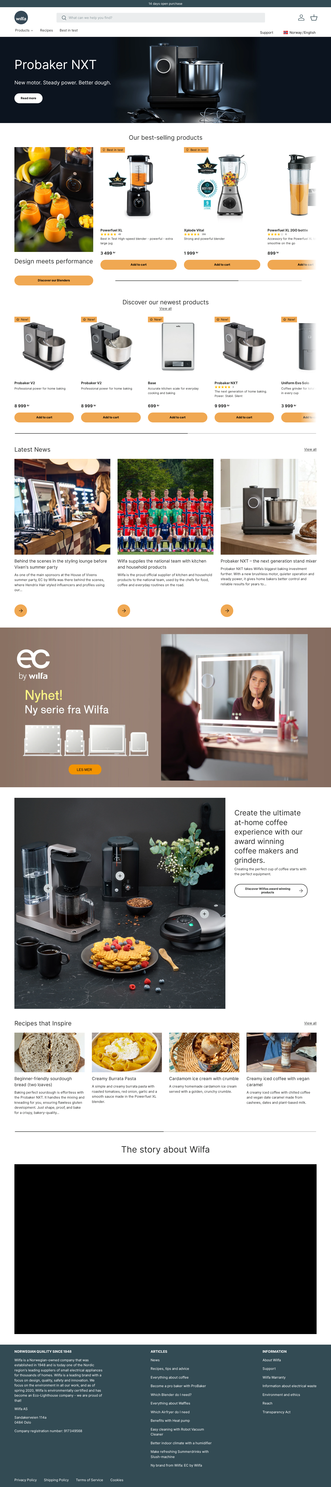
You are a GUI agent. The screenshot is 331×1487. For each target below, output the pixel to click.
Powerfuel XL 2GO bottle (288, 230)
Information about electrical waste (290, 1386)
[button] (314, 17)
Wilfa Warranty (274, 1377)
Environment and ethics (281, 1395)
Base (152, 383)
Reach (267, 1403)
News (155, 1360)
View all (165, 308)
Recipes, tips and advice (170, 1368)
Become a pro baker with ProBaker (178, 1386)
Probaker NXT (226, 383)
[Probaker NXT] (244, 346)
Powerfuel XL (111, 230)
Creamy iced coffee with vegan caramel (278, 1081)
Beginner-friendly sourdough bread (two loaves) (43, 1081)
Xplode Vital (194, 230)
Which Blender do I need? (171, 1395)
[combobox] (161, 17)
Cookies (116, 1480)
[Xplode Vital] (222, 185)
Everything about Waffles (170, 1403)
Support (269, 1368)
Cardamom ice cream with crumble (204, 1078)
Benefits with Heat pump (170, 1420)
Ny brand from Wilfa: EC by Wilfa (176, 1465)
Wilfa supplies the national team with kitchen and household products (162, 564)
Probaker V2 (24, 383)
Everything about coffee (170, 1377)
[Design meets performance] (53, 199)
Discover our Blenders (54, 280)
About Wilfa (272, 1360)
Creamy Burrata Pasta (114, 1078)
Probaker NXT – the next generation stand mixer (269, 561)
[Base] (177, 346)
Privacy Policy (25, 1480)
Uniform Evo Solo (295, 383)
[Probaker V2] (44, 346)
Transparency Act (276, 1412)
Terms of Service (89, 1480)
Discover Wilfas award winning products (267, 890)
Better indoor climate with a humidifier (181, 1443)
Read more (28, 98)
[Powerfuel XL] (138, 185)
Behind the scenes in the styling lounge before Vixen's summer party (60, 564)
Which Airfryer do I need (170, 1412)
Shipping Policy (56, 1480)
